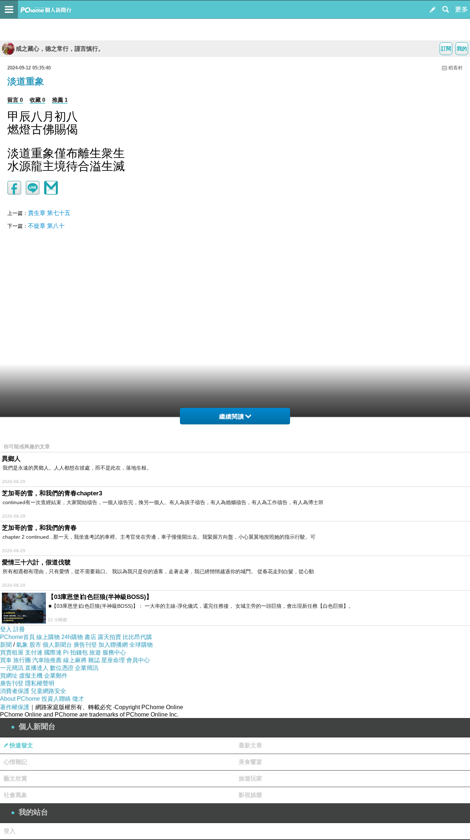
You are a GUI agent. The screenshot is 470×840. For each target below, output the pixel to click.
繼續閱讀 (231, 416)
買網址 (9, 675)
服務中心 (114, 652)
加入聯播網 (113, 645)
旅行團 (22, 660)
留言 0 (15, 100)
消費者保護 (14, 691)
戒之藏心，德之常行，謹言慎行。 (60, 49)
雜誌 (94, 660)
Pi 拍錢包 (75, 652)
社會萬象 (15, 795)
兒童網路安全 (48, 691)
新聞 (6, 645)
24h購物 (72, 637)
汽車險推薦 (47, 660)
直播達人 (36, 668)
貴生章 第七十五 (49, 213)
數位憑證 (61, 668)
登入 (6, 629)
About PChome (20, 699)
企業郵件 (56, 675)
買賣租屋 (12, 652)
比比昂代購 (137, 637)
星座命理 (113, 660)
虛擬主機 (31, 675)
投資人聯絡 (56, 699)
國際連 (53, 652)
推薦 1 (60, 100)
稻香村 (455, 68)
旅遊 (95, 652)
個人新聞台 (57, 645)
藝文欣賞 (15, 778)
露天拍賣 (109, 637)
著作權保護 (14, 707)
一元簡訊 (12, 668)
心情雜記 (15, 762)
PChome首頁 (17, 637)
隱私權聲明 (39, 683)
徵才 (78, 699)
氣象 (22, 645)
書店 (90, 637)
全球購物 (141, 645)
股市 (35, 645)
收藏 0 (37, 100)
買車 (6, 660)
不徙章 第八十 (46, 226)
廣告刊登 (85, 645)
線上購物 (48, 637)
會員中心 (138, 660)
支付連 (34, 652)
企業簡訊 (86, 668)
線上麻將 (75, 660)
